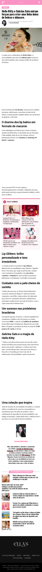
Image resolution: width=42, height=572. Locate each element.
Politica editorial (17, 558)
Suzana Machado (14, 23)
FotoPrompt (27, 558)
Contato (19, 555)
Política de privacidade (8, 555)
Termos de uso (35, 555)
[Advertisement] (21, 87)
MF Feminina (26, 455)
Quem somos (26, 555)
